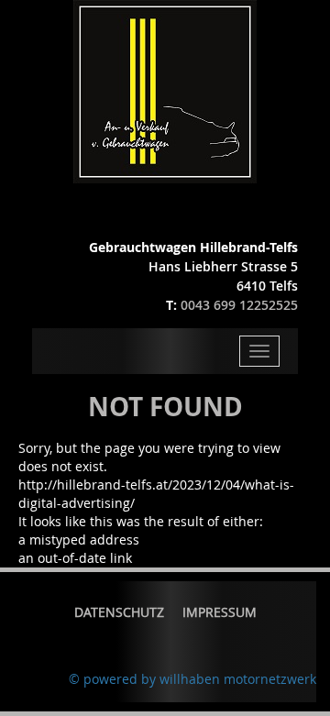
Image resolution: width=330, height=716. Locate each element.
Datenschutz (119, 612)
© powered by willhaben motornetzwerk (192, 679)
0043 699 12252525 (239, 305)
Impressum (219, 612)
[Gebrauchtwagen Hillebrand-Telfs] (165, 90)
